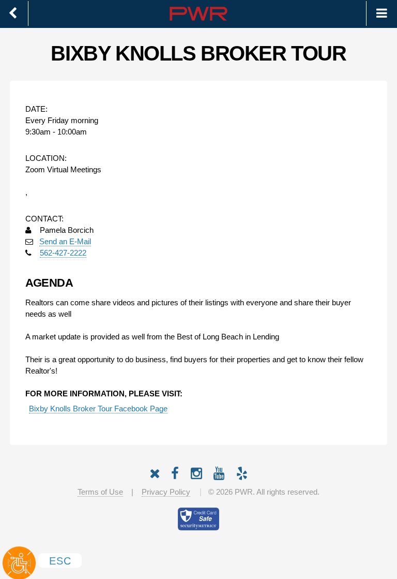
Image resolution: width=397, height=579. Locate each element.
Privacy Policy (166, 492)
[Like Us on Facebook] (175, 472)
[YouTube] (219, 472)
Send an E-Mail (65, 241)
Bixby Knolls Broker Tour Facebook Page (98, 409)
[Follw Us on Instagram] (196, 472)
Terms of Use (100, 492)
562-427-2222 (63, 253)
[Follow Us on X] (154, 472)
